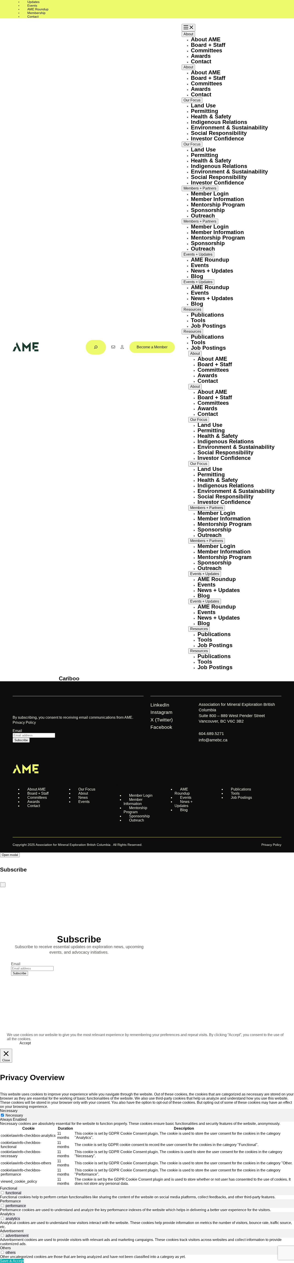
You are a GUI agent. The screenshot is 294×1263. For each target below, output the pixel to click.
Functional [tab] (8, 1188)
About (188, 34)
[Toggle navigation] (188, 27)
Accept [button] (25, 1043)
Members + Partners (200, 188)
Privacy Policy (24, 722)
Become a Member (152, 347)
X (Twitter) (161, 719)
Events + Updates (198, 254)
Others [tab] (5, 1248)
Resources (192, 309)
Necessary (14, 1115)
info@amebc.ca (213, 740)
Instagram (161, 712)
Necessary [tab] (8, 1111)
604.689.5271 (212, 733)
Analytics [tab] (7, 1214)
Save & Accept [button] (12, 1261)
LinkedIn (159, 704)
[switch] (2, 1192)
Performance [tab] (10, 1201)
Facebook (161, 727)
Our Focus (192, 100)
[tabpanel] (147, 1154)
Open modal (10, 855)
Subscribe (21, 740)
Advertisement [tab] (11, 1231)
